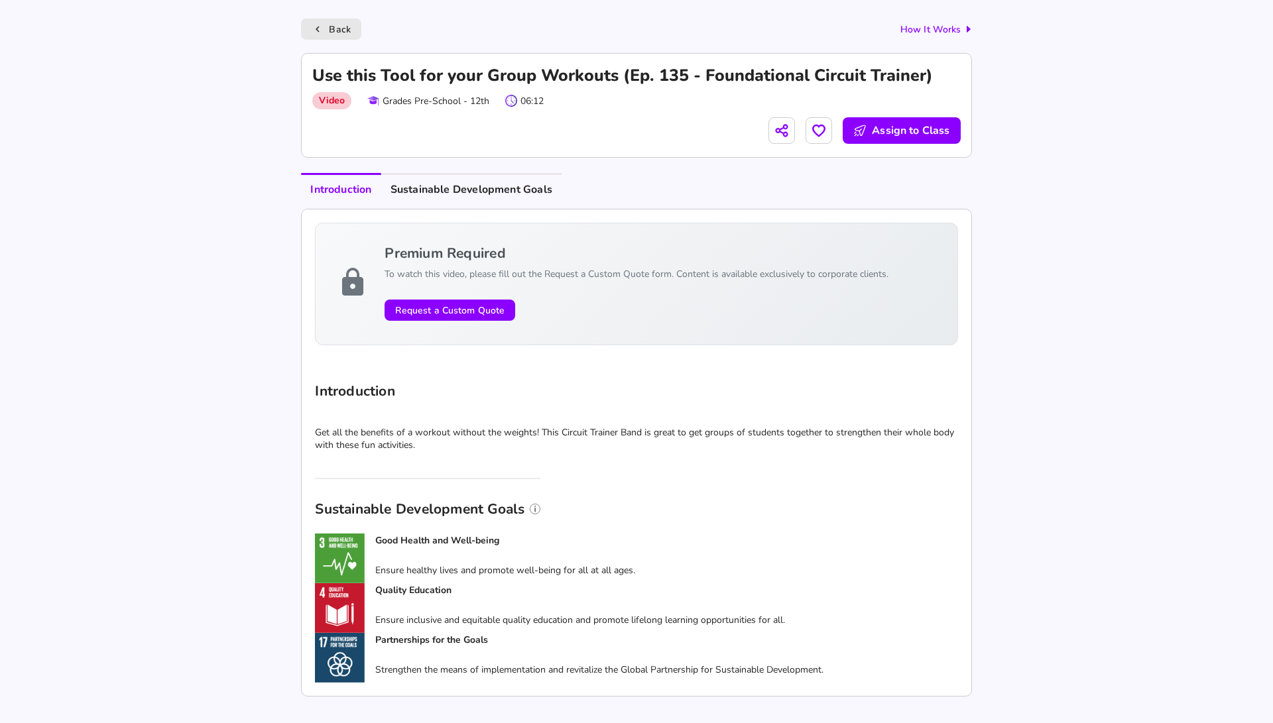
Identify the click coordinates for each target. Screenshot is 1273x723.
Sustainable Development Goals (471, 189)
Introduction (340, 189)
